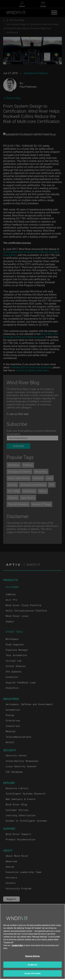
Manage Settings (32, 956)
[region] (32, 941)
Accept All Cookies (32, 973)
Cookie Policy (17, 945)
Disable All (32, 964)
